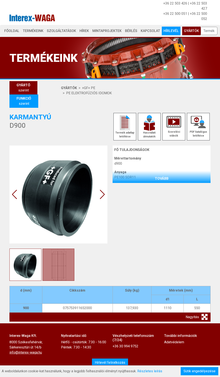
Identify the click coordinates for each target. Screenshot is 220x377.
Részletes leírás (149, 371)
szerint (23, 87)
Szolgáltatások (61, 31)
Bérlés (131, 31)
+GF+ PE (88, 88)
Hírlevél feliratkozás (110, 362)
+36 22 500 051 (175, 14)
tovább (161, 178)
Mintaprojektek (107, 31)
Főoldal (11, 31)
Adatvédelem (174, 342)
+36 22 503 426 (175, 3)
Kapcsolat (150, 31)
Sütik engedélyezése (199, 371)
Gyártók (191, 31)
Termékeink (33, 31)
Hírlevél (171, 31)
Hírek (84, 31)
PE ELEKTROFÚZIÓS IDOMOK (89, 93)
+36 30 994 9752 (125, 346)
